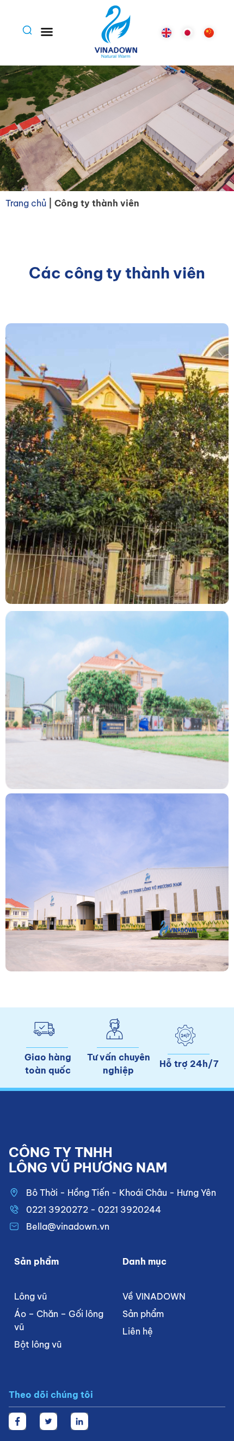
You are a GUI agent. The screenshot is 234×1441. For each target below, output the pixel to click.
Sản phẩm (143, 1313)
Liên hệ (137, 1331)
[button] (47, 31)
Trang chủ (25, 203)
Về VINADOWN (154, 1296)
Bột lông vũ (37, 1344)
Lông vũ (30, 1296)
